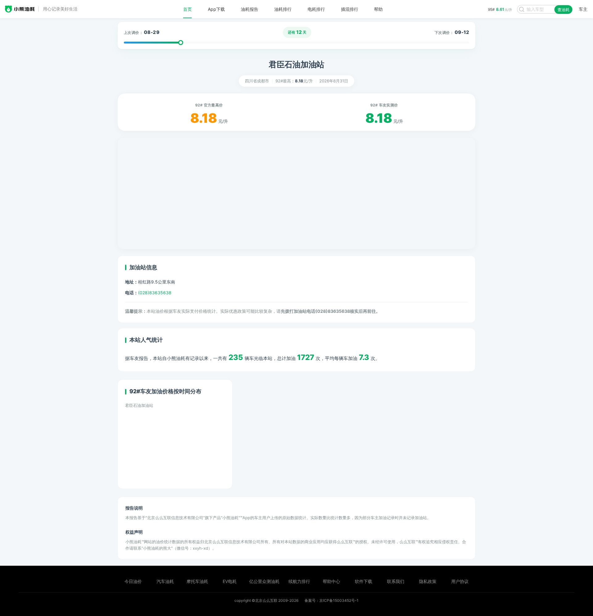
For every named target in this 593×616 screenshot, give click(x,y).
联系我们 (395, 581)
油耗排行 (283, 9)
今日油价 (133, 581)
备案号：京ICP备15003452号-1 (332, 600)
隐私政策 (427, 581)
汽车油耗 (165, 581)
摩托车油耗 (197, 581)
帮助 (378, 9)
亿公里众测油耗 (264, 581)
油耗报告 (249, 9)
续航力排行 (299, 581)
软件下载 (363, 581)
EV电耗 (230, 581)
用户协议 (460, 581)
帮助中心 (331, 581)
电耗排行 (316, 9)
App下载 (216, 9)
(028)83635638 (154, 292)
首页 (187, 9)
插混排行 (349, 9)
